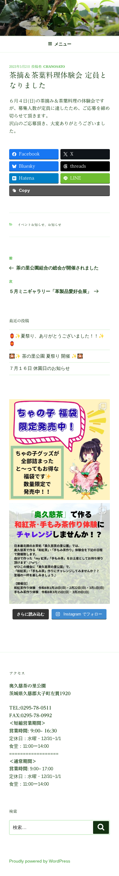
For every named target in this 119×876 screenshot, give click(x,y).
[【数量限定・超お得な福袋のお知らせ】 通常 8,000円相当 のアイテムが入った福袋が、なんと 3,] (59, 449)
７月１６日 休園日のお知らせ (39, 368)
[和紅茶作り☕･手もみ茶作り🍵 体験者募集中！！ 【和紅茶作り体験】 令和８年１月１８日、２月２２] (59, 553)
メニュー (62, 44)
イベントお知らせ (31, 224)
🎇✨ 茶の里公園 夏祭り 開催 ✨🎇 (46, 356)
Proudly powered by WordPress (39, 861)
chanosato (54, 66)
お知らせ (54, 224)
